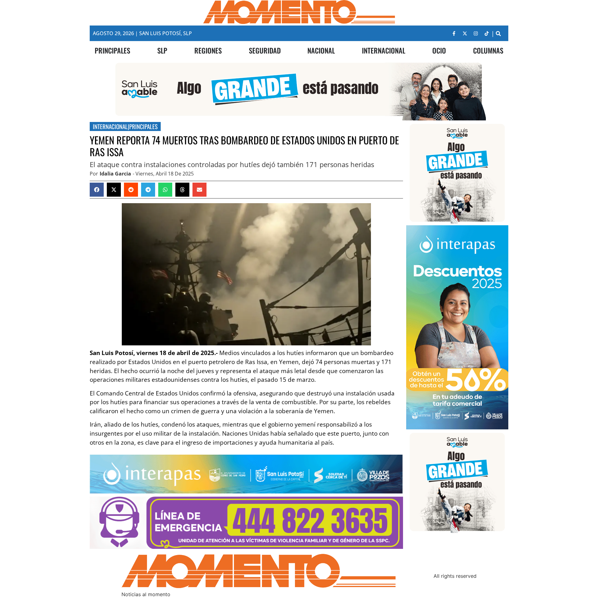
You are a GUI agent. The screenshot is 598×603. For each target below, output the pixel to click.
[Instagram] (475, 33)
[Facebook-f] (453, 33)
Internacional (110, 126)
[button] (498, 33)
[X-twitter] (464, 33)
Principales (143, 126)
